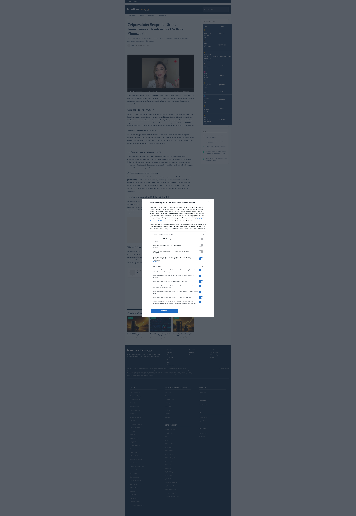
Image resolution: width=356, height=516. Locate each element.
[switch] (201, 239)
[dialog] (178, 258)
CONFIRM (164, 311)
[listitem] (178, 235)
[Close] (210, 203)
